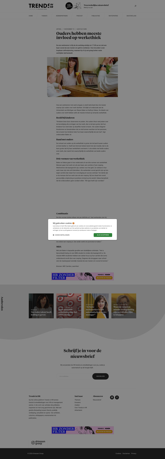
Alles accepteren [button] (103, 235)
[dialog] (82, 229)
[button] (61, 235)
